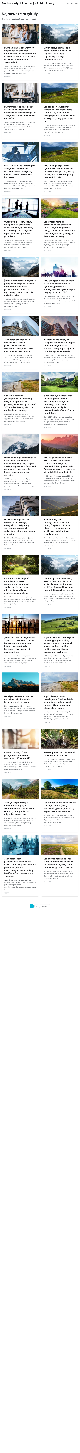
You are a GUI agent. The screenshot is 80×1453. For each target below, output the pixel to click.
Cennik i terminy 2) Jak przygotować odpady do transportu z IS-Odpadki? (17, 755)
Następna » (45, 906)
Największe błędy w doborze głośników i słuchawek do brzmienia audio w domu (18, 699)
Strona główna (72, 3)
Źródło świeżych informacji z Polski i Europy (28, 3)
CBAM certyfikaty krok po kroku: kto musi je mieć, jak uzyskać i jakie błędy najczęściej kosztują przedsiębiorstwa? (57, 54)
